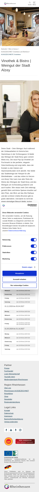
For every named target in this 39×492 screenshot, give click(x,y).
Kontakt (7, 410)
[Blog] (16, 430)
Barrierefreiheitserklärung (13, 419)
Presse (6, 368)
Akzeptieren (19, 273)
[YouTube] (11, 430)
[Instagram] (20, 430)
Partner (8, 365)
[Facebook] (6, 430)
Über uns (7, 388)
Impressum (8, 416)
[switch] (34, 246)
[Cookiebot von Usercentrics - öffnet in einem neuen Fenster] (28, 205)
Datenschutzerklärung (17, 230)
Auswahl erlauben (19, 279)
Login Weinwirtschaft (12, 374)
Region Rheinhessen (14, 385)
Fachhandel (8, 371)
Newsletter (8, 399)
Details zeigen (27, 267)
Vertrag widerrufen (11, 422)
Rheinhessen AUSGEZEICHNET (16, 391)
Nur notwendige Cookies (19, 285)
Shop (6, 396)
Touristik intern (9, 377)
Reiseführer (8, 394)
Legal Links (10, 407)
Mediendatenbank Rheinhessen (16, 379)
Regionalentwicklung (12, 402)
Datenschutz (9, 413)
